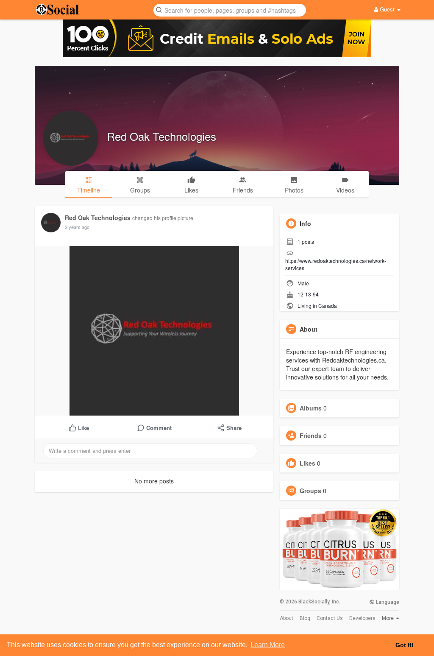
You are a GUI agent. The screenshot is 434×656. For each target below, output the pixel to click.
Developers (362, 618)
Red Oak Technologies (161, 136)
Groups (310, 490)
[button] (229, 10)
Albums (311, 408)
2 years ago (77, 226)
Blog (305, 618)
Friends (311, 435)
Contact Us (330, 618)
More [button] (388, 618)
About (286, 618)
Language (387, 602)
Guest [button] (387, 9)
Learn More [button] (267, 644)
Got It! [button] (404, 645)
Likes (307, 463)
